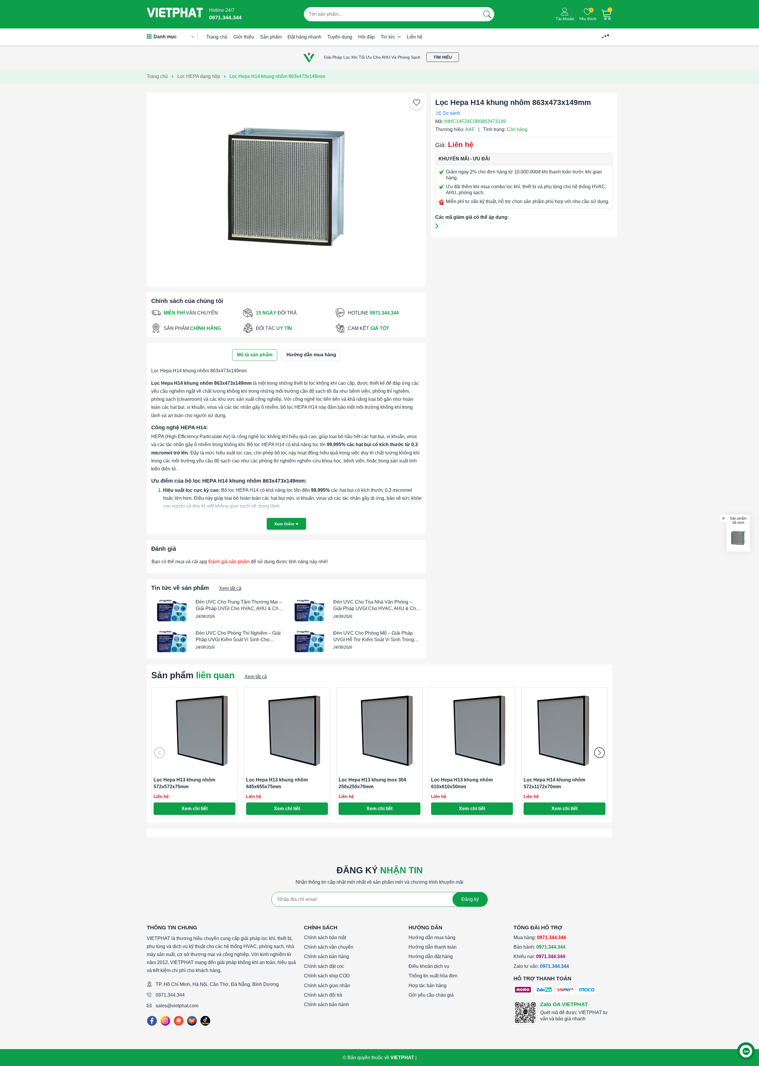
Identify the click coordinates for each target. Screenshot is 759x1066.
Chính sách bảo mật (325, 937)
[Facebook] (152, 1021)
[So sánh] (522, 113)
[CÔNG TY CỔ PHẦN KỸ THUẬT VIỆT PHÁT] (175, 14)
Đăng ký (470, 899)
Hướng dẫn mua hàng (432, 937)
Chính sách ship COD (327, 975)
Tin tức (388, 36)
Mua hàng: (540, 937)
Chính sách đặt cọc (324, 966)
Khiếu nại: (539, 956)
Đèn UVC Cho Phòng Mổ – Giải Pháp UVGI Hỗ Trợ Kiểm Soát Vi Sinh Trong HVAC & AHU (373, 640)
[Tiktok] (205, 1021)
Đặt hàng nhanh (304, 36)
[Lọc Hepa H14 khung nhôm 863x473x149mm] (738, 538)
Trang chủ (216, 36)
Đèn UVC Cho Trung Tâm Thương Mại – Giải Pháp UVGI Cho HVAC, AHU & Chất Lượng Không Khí (239, 608)
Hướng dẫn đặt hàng (431, 956)
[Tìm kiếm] (487, 14)
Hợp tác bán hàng (428, 985)
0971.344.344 (170, 995)
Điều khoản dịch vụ (429, 966)
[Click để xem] (286, 187)
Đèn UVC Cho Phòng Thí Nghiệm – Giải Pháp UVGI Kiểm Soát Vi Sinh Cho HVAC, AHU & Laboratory (238, 640)
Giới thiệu (243, 36)
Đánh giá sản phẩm (229, 561)
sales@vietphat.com (177, 1005)
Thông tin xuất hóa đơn (433, 975)
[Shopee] (178, 1021)
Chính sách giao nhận (327, 985)
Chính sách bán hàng (326, 956)
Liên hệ (414, 36)
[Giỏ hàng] (606, 14)
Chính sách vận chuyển (328, 946)
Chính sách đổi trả (323, 995)
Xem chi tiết (194, 808)
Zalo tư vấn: (541, 966)
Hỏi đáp (366, 36)
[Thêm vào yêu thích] (416, 102)
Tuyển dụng (339, 36)
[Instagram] (165, 1021)
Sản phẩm (271, 36)
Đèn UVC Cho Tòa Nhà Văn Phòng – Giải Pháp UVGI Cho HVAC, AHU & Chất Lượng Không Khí (376, 608)
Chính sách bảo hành (326, 1004)
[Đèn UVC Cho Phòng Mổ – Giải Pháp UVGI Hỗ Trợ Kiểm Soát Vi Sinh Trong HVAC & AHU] (309, 641)
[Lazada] (192, 1021)
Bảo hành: (539, 946)
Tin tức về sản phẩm (180, 588)
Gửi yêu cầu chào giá (431, 995)
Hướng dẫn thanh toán (433, 946)
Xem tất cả (230, 588)
